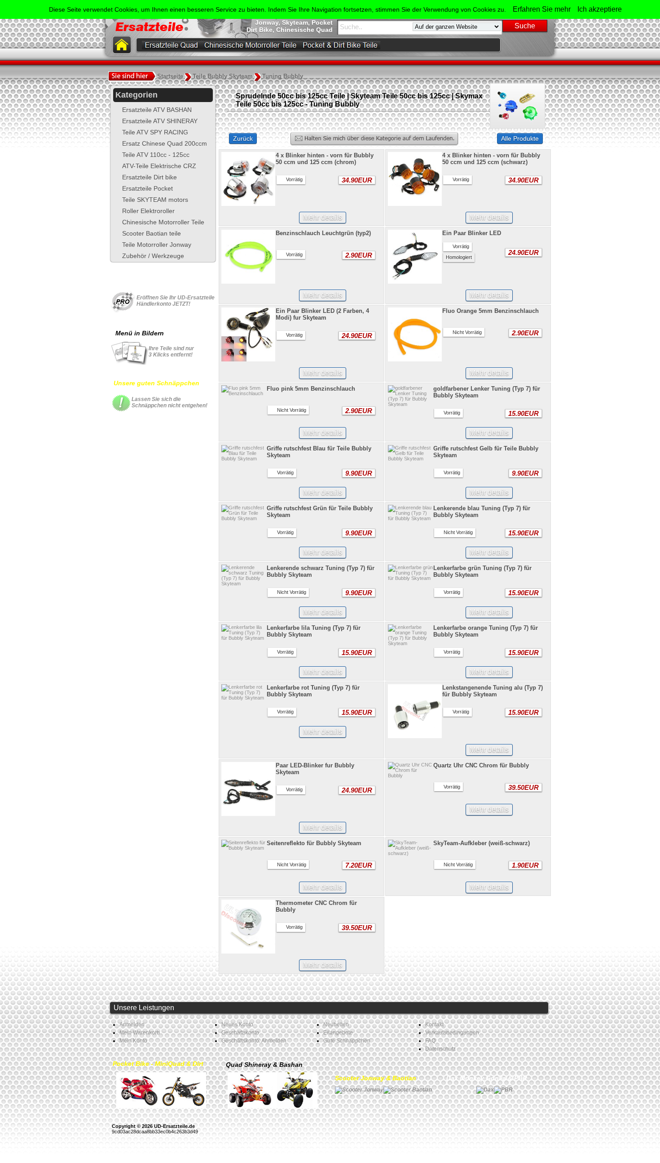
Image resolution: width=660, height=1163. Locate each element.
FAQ (430, 1041)
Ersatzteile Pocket (147, 188)
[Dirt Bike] (183, 1090)
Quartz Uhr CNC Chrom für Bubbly (481, 765)
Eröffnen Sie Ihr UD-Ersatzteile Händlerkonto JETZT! (175, 300)
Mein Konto (133, 1041)
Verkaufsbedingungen (452, 1032)
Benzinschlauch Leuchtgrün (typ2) (323, 233)
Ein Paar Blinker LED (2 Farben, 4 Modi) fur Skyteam (322, 314)
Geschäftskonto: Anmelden (253, 1041)
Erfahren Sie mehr (542, 9)
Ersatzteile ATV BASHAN (157, 109)
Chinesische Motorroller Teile (163, 222)
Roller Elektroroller (148, 210)
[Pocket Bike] (138, 1090)
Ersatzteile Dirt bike (149, 177)
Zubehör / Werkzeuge (153, 255)
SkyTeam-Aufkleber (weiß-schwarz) (481, 843)
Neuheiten (336, 1024)
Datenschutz (440, 1049)
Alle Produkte (520, 138)
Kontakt (434, 1024)
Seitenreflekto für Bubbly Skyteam (314, 843)
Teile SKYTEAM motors (155, 199)
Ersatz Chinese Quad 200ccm (164, 143)
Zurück (243, 138)
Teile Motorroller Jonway (156, 244)
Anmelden (132, 1024)
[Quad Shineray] (250, 1090)
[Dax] (485, 1090)
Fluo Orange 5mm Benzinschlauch (490, 310)
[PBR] (503, 1090)
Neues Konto (237, 1024)
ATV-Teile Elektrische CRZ (159, 165)
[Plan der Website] (543, 45)
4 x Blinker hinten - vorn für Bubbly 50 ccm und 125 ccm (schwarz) (491, 158)
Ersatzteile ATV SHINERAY (160, 121)
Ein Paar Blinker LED (471, 233)
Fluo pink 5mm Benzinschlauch (311, 388)
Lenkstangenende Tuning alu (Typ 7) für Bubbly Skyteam (492, 691)
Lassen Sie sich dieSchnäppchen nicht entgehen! (169, 402)
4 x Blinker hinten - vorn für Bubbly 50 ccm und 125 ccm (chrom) (325, 158)
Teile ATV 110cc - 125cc (155, 154)
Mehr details (322, 217)
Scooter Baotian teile (151, 233)
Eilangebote (338, 1032)
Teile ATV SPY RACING (155, 132)
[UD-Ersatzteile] (527, 45)
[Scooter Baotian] (407, 1090)
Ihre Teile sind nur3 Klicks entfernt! (171, 351)
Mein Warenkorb (139, 1032)
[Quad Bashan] (295, 1090)
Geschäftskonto (240, 1032)
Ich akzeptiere (599, 9)
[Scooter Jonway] (359, 1090)
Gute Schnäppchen (346, 1041)
